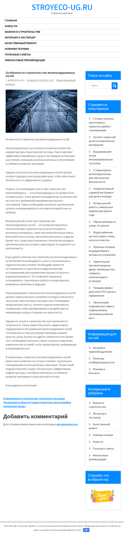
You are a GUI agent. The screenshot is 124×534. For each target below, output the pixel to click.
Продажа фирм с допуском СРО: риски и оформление (102, 291)
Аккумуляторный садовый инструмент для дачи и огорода (101, 192)
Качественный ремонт (21, 43)
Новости (11, 26)
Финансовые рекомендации (25, 60)
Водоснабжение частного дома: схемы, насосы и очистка (102, 236)
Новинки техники (17, 48)
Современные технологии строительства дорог (34, 398)
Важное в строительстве (22, 31)
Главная (11, 20)
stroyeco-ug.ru (62, 7)
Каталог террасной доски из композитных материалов (102, 141)
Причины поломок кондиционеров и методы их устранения (102, 251)
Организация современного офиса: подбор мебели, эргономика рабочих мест (102, 310)
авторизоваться (67, 424)
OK (86, 530)
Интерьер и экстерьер (20, 37)
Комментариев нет (40, 80)
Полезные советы (18, 54)
